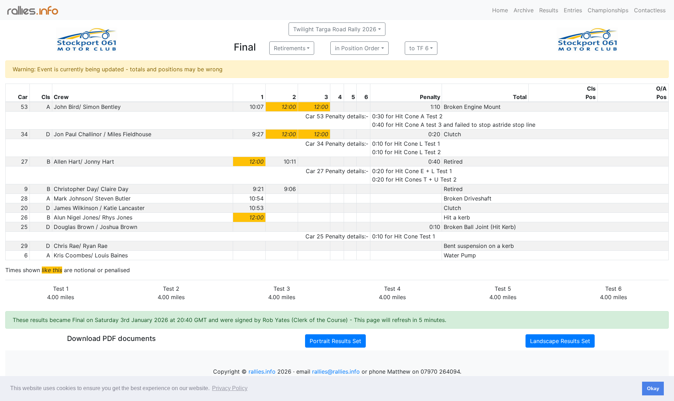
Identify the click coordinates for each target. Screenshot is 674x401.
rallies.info (262, 371)
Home (500, 10)
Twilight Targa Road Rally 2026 (334, 29)
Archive (524, 10)
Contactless (650, 10)
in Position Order (357, 48)
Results (548, 10)
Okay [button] (653, 388)
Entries (573, 10)
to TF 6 (419, 48)
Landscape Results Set (560, 340)
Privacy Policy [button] (229, 388)
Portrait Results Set (335, 340)
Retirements (289, 48)
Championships (608, 10)
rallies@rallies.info (336, 371)
